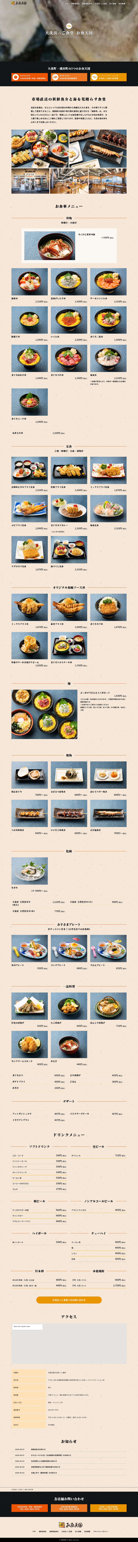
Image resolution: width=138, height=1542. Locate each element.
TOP (67, 3)
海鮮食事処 (75, 3)
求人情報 (112, 3)
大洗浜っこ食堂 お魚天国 (108, 1508)
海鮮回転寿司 (87, 3)
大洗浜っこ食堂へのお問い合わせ (69, 1299)
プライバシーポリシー (101, 1531)
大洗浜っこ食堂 (101, 3)
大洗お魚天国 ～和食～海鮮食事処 (29, 1508)
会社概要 (122, 3)
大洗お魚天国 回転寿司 (69, 1508)
